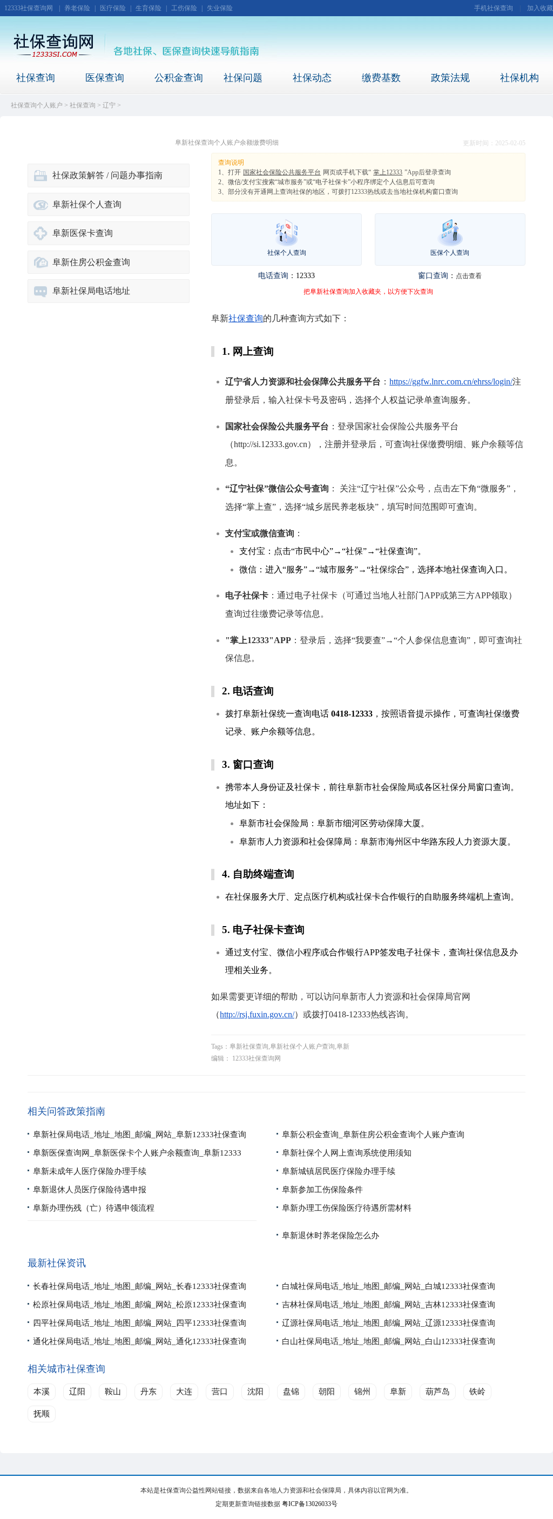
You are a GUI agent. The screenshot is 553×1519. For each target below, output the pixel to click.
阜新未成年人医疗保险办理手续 (89, 1171)
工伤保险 (184, 8)
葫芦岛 (438, 1391)
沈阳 (255, 1391)
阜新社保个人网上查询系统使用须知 (347, 1153)
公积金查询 (178, 77)
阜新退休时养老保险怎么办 (330, 1235)
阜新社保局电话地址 (91, 290)
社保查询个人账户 (37, 105)
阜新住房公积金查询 (91, 262)
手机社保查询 (493, 8)
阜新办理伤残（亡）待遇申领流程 (93, 1208)
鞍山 (113, 1391)
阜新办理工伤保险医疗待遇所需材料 (347, 1208)
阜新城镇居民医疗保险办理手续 (338, 1171)
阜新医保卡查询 (82, 233)
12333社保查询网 (28, 8)
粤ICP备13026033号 (310, 1504)
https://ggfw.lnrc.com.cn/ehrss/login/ (450, 381)
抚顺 (41, 1413)
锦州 (362, 1391)
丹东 (148, 1391)
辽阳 (77, 1391)
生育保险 (148, 8)
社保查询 (35, 77)
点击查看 (469, 276)
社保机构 (519, 77)
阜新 (398, 1391)
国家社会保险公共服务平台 (282, 172)
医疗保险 (113, 8)
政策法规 (450, 77)
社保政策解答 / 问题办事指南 (107, 175)
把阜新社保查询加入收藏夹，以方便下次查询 (368, 291)
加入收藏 (540, 8)
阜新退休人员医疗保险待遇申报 (89, 1189)
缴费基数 (381, 77)
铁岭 (477, 1391)
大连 (184, 1391)
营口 (220, 1391)
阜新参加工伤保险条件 (322, 1189)
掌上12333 (387, 172)
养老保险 (77, 8)
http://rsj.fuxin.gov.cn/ (257, 1014)
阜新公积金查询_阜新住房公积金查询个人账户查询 (373, 1134)
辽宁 (109, 105)
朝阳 (327, 1391)
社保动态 (312, 77)
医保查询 (104, 77)
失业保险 (220, 8)
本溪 (41, 1391)
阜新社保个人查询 (87, 204)
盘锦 (291, 1391)
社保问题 (243, 77)
